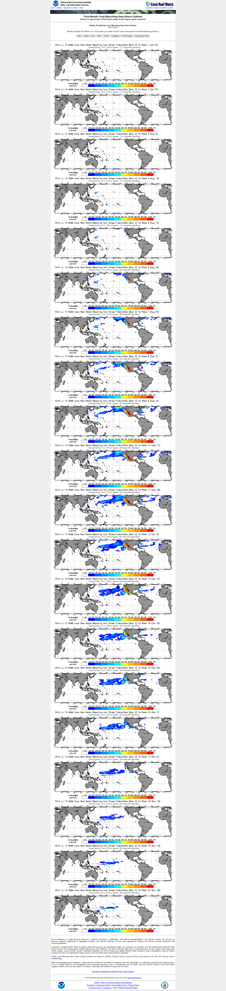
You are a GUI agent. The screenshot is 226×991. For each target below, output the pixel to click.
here (60, 958)
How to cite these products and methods (116, 983)
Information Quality (103, 985)
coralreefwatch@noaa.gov (134, 977)
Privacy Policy (133, 985)
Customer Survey (95, 988)
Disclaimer (91, 985)
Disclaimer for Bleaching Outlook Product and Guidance (113, 972)
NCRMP (163, 8)
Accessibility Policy (119, 985)
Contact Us (107, 988)
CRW (81, 8)
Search (97, 983)
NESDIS (67, 8)
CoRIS (170, 8)
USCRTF (149, 8)
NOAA (59, 8)
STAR (74, 8)
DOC (53, 8)
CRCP (156, 8)
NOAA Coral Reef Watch (128, 988)
